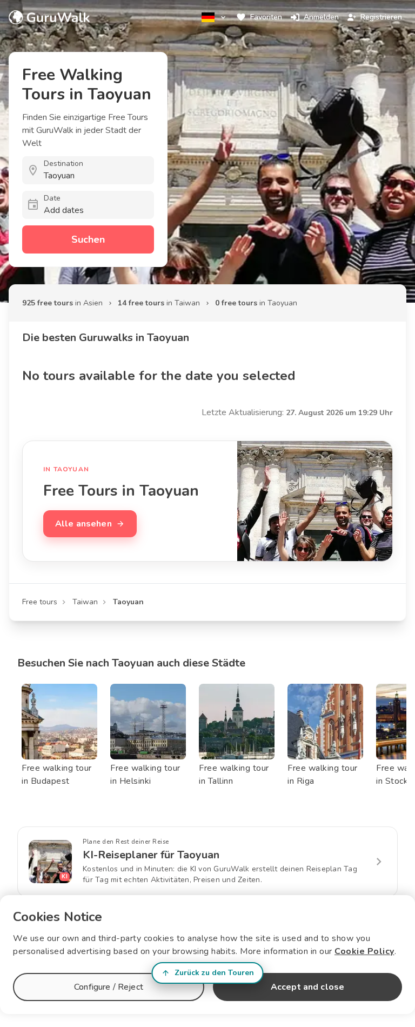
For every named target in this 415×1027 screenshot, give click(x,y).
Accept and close (307, 987)
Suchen (88, 239)
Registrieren (381, 17)
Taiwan (85, 602)
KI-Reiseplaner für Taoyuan (151, 855)
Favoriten (266, 17)
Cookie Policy (364, 951)
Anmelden (321, 17)
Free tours (39, 602)
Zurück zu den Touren (214, 973)
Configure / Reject (108, 987)
